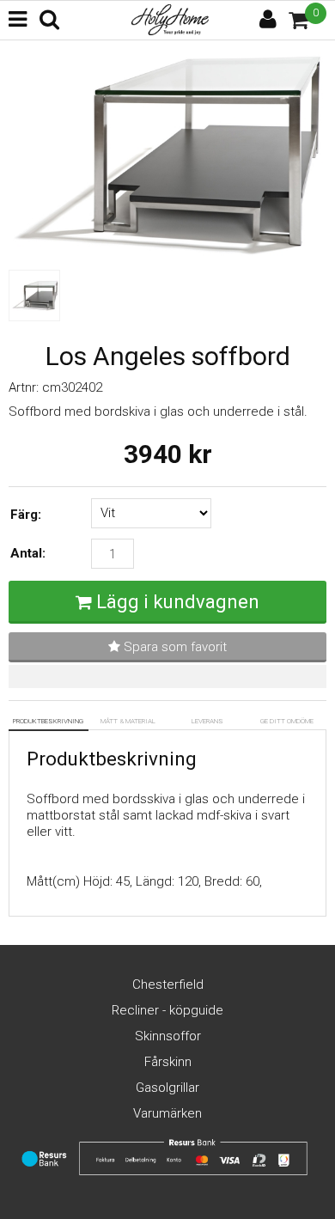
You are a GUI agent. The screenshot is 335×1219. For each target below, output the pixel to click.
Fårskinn (168, 1062)
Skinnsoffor (168, 1036)
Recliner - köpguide (167, 1010)
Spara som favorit (173, 647)
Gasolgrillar (167, 1087)
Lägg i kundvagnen (177, 602)
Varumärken (167, 1113)
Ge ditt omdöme (287, 721)
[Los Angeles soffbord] (167, 253)
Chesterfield (168, 984)
